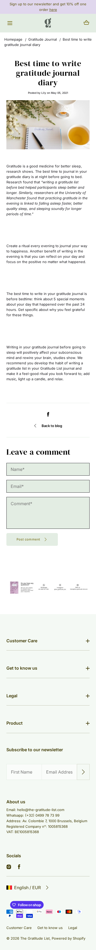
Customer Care (21, 640)
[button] (9, 23)
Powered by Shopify (68, 938)
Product (14, 723)
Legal (11, 695)
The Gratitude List (35, 938)
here (53, 9)
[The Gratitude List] (48, 23)
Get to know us (21, 668)
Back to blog (52, 426)
